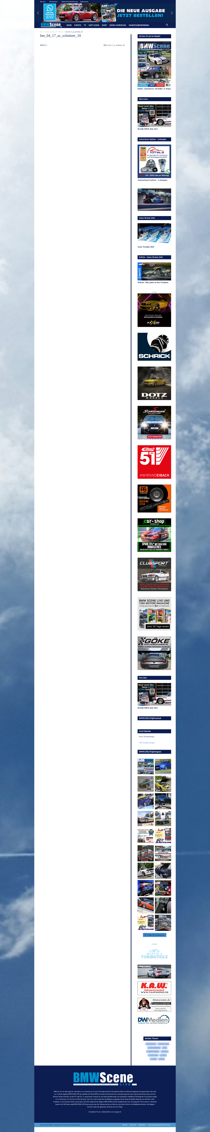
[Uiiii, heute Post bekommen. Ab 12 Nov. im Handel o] (163, 923)
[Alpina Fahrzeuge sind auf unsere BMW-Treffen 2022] (146, 801)
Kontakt (124, 1125)
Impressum (84, 1)
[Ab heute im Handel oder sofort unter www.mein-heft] (146, 923)
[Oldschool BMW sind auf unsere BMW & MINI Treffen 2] (146, 784)
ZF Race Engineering (154, 1047)
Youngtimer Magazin (153, 1051)
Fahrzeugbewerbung (139, 25)
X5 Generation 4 (151, 1043)
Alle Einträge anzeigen (147, 743)
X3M (164, 1047)
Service (42, 1)
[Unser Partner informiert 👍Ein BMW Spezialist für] (146, 819)
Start (41, 32)
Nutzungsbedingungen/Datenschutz (159, 1125)
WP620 (162, 1058)
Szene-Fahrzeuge (117, 25)
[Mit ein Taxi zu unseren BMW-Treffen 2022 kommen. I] (163, 766)
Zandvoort (164, 1051)
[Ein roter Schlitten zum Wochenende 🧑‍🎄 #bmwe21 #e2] (146, 905)
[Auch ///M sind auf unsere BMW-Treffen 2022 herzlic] (163, 801)
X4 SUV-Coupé (153, 1055)
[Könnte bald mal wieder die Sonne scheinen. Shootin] (163, 871)
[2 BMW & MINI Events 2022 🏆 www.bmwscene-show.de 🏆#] (163, 819)
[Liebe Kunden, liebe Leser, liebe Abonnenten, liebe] (163, 888)
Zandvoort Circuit (163, 1043)
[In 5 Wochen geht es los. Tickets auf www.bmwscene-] (146, 766)
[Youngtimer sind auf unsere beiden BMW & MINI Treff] (163, 784)
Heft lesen (94, 25)
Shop (104, 25)
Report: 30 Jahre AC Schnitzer (54, 32)
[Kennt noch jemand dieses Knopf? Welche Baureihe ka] (163, 905)
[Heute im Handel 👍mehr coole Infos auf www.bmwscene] (163, 836)
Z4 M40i (154, 1058)
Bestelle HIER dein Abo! (148, 129)
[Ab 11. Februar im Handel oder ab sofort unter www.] (146, 853)
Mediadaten (142, 1125)
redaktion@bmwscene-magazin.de (111, 1112)
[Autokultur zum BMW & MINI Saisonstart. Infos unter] (146, 836)
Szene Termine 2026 (146, 247)
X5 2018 (163, 1055)
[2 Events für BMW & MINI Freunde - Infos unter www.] (163, 853)
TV (85, 25)
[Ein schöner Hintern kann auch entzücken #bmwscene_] (146, 888)
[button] (105, 12)
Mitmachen (53, 1)
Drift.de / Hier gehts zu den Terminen (153, 282)
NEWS (69, 25)
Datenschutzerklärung (69, 1)
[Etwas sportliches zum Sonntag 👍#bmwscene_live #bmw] (146, 871)
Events (77, 25)
